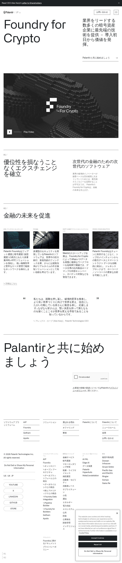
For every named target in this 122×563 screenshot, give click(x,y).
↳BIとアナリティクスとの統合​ (49, 492)
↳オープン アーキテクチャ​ (49, 471)
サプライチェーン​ (69, 491)
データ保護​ (87, 466)
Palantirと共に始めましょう (100, 58)
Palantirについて (109, 422)
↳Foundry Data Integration (50, 498)
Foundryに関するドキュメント (49, 542)
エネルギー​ (67, 502)
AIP (25, 422)
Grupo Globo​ (108, 467)
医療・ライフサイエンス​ (69, 471)
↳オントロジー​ (49, 466)
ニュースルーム (109, 428)
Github (13, 503)
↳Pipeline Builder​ (47, 504)
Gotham (27, 433)
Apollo (26, 438)
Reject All (98, 544)
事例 (65, 433)
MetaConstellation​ (90, 476)
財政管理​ (66, 523)
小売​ (65, 496)
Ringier (105, 476)
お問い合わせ (108, 438)
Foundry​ (46, 463)
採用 (104, 433)
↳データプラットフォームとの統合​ (49, 478)
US (5, 476)
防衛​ (65, 516)
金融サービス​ (68, 457)
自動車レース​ (68, 486)
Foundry (27, 428)
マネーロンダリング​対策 (69, 465)
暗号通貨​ (66, 461)
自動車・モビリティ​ (69, 481)
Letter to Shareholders (32, 3)
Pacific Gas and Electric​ (107, 471)
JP (12, 476)
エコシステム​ (68, 509)
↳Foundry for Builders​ (49, 510)
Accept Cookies (97, 538)
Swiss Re (106, 483)
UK (9, 476)
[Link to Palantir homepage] (8, 12)
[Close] (119, 3)
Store (13, 509)
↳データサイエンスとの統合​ (49, 486)
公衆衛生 (66, 519)
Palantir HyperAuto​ (87, 471)
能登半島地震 (108, 457)
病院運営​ (66, 476)
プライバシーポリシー (49, 548)
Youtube (13, 485)
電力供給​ (66, 506)
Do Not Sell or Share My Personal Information (97, 552)
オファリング (68, 428)
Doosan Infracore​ (106, 462)
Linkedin (13, 497)
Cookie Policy (84, 533)
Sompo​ (105, 480)
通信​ (65, 499)
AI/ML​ (85, 459)
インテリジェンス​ (69, 527)
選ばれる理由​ (68, 422)
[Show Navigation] (116, 12)
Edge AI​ (86, 463)
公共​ (65, 513)
